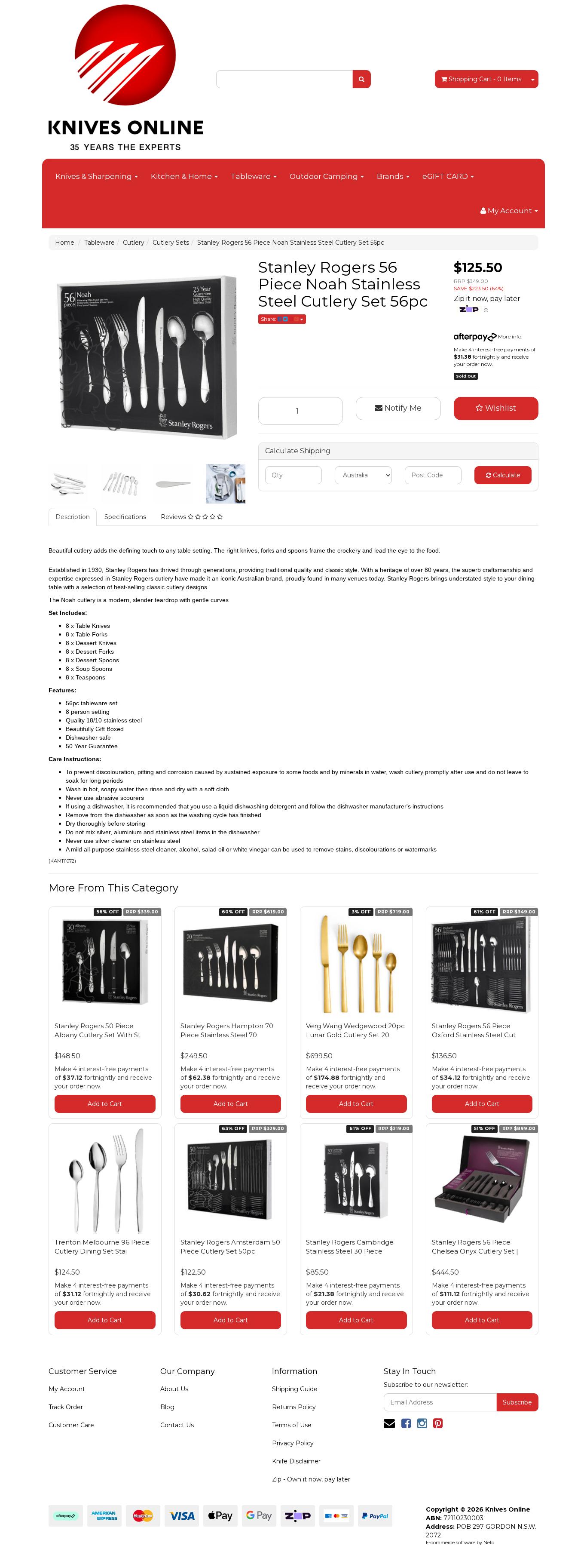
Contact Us (177, 1425)
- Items (485, 79)
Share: (269, 319)
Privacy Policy (293, 1443)
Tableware (251, 176)
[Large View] (68, 484)
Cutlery (133, 242)
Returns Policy (294, 1407)
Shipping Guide (295, 1389)
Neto (488, 1543)
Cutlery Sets (171, 242)
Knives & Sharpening (94, 176)
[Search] (361, 79)
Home (64, 242)
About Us (174, 1389)
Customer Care (71, 1425)
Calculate (505, 475)
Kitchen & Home (182, 176)
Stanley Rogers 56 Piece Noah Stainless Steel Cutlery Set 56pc (290, 242)
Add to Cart (105, 1104)
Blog (167, 1407)
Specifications (125, 517)
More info (509, 336)
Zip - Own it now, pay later (311, 1479)
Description (72, 517)
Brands (391, 176)
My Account (67, 1389)
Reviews (174, 517)
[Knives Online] (126, 74)
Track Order (66, 1407)
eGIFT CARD (446, 176)
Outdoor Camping (325, 176)
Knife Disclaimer (296, 1461)
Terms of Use (292, 1425)
